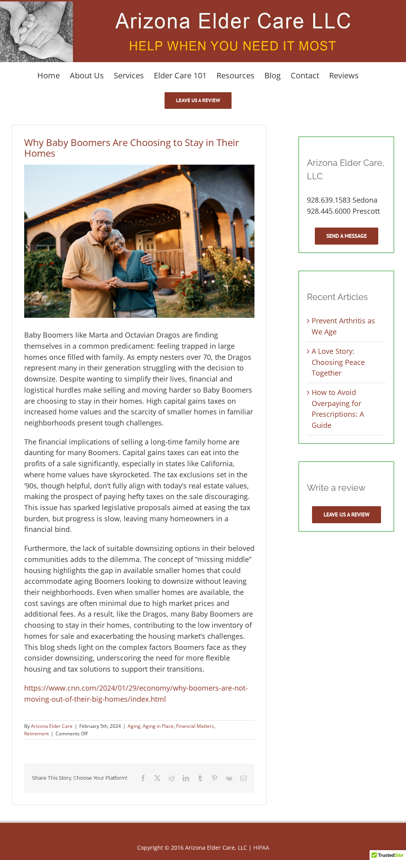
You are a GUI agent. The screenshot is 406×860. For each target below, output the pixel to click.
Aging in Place (158, 726)
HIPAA (261, 847)
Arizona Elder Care (52, 726)
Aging (134, 726)
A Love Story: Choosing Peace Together (338, 362)
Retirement (36, 733)
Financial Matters (195, 726)
